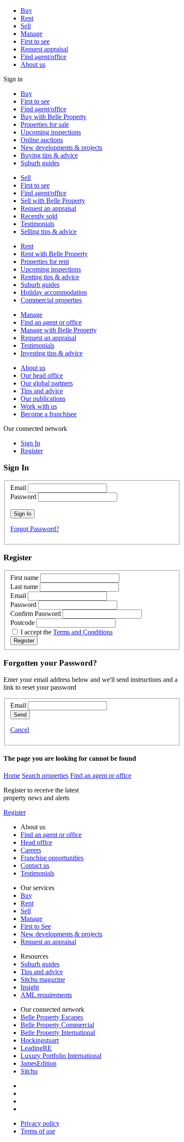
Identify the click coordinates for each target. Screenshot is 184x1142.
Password (23, 496)
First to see (35, 41)
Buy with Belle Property (53, 116)
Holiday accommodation (54, 292)
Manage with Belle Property (59, 330)
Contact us (35, 865)
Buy (26, 10)
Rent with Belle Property (54, 253)
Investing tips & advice (52, 353)
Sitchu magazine (43, 979)
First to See (36, 926)
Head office (36, 842)
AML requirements (46, 995)
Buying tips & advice (49, 155)
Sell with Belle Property (53, 200)
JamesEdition (38, 1063)
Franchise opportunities (52, 857)
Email (18, 487)
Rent (27, 18)
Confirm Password (35, 613)
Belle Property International (58, 1032)
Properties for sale (45, 124)
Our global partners (47, 383)
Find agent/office (43, 56)
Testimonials (37, 223)
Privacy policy (40, 1123)
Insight (30, 987)
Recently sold (39, 216)
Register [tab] (32, 450)
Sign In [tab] (30, 443)
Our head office (42, 375)
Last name (24, 586)
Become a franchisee (49, 414)
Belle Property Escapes (52, 1017)
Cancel (19, 729)
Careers (31, 850)
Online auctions (42, 139)
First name (24, 577)
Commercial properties (51, 300)
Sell (26, 26)
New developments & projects (61, 147)
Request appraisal (44, 49)
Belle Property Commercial (57, 1024)
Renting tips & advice (50, 277)
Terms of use (38, 1131)
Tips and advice (42, 391)
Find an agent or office (51, 322)
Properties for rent (45, 261)
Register (14, 812)
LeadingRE (36, 1048)
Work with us (39, 406)
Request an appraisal (48, 208)
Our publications (43, 398)
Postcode (22, 622)
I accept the (67, 632)
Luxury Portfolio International (61, 1055)
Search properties (45, 775)
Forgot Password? (34, 528)
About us (33, 64)
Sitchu (29, 1071)
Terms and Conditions (83, 632)
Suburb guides (40, 163)
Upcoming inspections (51, 132)
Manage (31, 33)
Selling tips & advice (49, 231)
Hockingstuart (40, 1040)
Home (11, 775)
